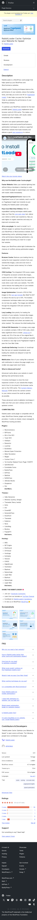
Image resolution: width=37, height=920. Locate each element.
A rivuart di (5, 847)
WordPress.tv (7, 872)
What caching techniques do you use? (14, 681)
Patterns (22, 857)
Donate (22, 869)
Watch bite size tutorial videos (12, 176)
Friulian (8, 895)
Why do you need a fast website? (13, 649)
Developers (5, 869)
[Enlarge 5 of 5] (15, 633)
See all (33, 823)
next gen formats (17, 295)
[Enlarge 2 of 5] (33, 612)
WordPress (24, 602)
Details (6, 55)
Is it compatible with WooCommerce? (14, 687)
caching (23, 780)
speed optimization (29, 787)
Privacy (4, 857)
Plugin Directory (6, 8)
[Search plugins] (21, 20)
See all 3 (32, 776)
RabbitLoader (8, 44)
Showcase (22, 847)
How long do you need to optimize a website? (9, 662)
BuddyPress (7, 887)
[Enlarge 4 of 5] (33, 623)
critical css (26, 333)
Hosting (4, 854)
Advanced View (7, 792)
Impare (4, 863)
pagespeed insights (29, 784)
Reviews (6, 60)
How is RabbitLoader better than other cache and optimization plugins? (14, 655)
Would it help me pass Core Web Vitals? (15, 675)
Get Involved (23, 863)
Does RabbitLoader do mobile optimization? (9, 692)
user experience (17, 132)
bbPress (5, 884)
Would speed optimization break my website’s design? (11, 706)
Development (8, 65)
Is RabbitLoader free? (9, 713)
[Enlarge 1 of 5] (15, 612)
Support (6, 69)
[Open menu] (34, 2)
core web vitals (20, 214)
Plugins (21, 854)
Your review (6, 823)
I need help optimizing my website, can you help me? (10, 699)
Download (6, 48)
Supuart (4, 866)
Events (21, 866)
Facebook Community (18, 594)
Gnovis (4, 850)
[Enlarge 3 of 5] (15, 623)
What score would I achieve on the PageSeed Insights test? (12, 669)
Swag (22, 872)
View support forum (8, 836)
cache (17, 780)
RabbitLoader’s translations (23, 599)
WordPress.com (8, 878)
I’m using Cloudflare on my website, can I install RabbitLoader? (13, 718)
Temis (21, 850)
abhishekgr (9, 746)
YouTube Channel (28, 596)
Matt (4, 881)
